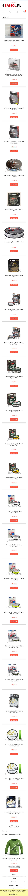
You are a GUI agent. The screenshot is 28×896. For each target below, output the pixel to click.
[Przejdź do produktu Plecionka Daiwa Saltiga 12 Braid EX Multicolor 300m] (14, 802)
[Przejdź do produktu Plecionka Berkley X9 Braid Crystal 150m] (14, 501)
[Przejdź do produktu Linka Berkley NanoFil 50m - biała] (14, 232)
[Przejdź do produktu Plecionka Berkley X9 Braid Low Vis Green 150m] (14, 636)
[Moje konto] (17, 12)
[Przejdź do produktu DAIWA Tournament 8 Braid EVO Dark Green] (14, 132)
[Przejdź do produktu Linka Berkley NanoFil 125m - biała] (14, 199)
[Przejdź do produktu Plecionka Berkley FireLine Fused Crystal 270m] (14, 333)
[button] (3, 12)
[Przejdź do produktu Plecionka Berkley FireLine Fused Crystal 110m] (14, 299)
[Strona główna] (14, 6)
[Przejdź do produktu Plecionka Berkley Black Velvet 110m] (14, 266)
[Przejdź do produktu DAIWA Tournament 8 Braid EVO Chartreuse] (14, 98)
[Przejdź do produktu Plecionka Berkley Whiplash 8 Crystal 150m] (14, 367)
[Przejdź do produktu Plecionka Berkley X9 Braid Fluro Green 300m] (14, 602)
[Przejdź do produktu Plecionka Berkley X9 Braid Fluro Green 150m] (14, 569)
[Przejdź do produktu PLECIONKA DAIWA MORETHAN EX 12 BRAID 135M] (14, 735)
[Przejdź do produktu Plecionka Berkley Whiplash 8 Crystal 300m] (14, 400)
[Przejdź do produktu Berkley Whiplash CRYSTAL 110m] (14, 31)
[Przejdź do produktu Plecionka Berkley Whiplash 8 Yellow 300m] (14, 468)
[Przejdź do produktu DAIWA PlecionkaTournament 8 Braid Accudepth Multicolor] (14, 64)
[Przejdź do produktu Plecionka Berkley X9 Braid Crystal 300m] (14, 535)
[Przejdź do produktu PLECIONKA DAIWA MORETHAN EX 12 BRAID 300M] (14, 768)
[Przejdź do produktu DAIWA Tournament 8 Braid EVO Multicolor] (14, 165)
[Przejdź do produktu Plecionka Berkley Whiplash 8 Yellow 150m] (14, 434)
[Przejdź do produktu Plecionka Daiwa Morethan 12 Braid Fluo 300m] (14, 701)
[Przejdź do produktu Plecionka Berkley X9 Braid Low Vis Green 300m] (14, 670)
